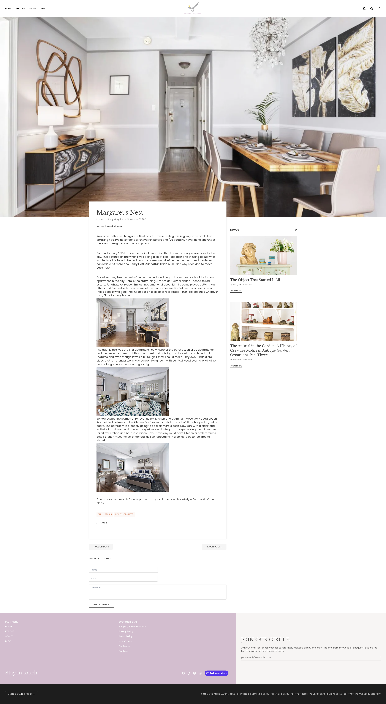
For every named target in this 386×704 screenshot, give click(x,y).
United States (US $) (20, 694)
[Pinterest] (194, 673)
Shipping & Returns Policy (132, 626)
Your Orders (125, 641)
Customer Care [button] (128, 622)
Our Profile (124, 646)
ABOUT (9, 636)
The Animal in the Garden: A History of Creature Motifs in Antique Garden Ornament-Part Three (263, 350)
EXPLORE (9, 631)
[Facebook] (183, 673)
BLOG (8, 641)
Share (103, 522)
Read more (236, 290)
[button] (20, 8)
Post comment (102, 604)
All (99, 514)
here (107, 268)
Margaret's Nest (124, 514)
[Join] (378, 657)
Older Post (101, 547)
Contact (123, 651)
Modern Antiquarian (216, 694)
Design (108, 514)
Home (8, 626)
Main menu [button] (12, 622)
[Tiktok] (189, 673)
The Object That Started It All (255, 280)
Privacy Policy (126, 631)
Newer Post (214, 547)
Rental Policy (125, 636)
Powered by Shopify (368, 694)
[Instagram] (200, 673)
